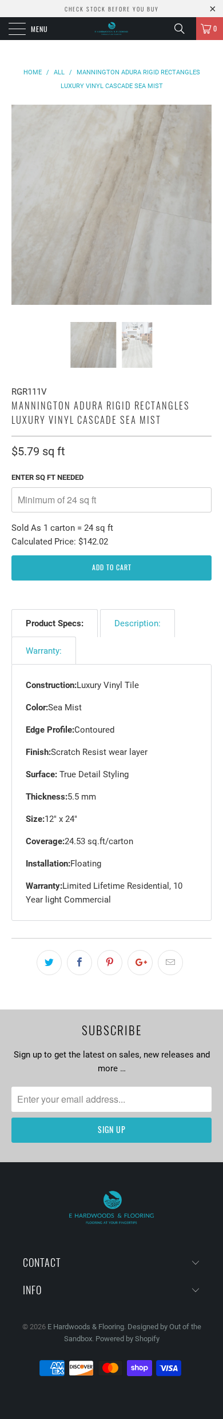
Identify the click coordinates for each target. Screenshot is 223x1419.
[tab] (54, 623)
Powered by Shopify (127, 1338)
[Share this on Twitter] (49, 962)
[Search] (183, 28)
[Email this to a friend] (170, 962)
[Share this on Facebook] (79, 962)
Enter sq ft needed (47, 477)
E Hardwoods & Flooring (85, 1326)
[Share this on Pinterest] (109, 962)
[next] (200, 213)
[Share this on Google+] (140, 962)
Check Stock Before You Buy (112, 9)
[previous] (22, 213)
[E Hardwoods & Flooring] (112, 28)
